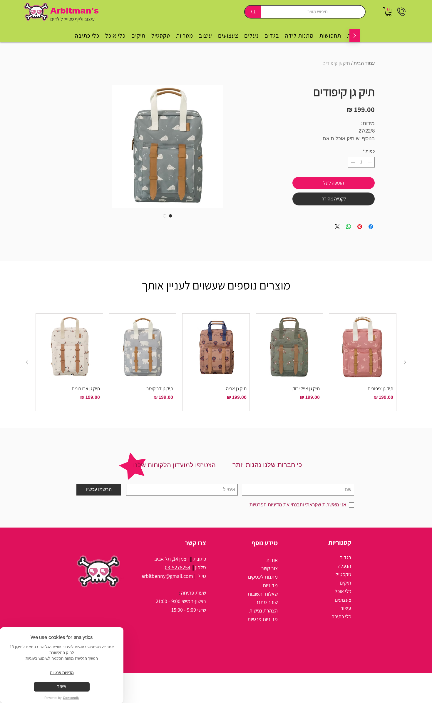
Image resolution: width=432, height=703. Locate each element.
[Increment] (352, 162)
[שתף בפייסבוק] (370, 226)
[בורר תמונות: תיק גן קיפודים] (170, 216)
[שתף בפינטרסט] (359, 226)
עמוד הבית (364, 63)
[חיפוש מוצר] (253, 12)
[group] (216, 362)
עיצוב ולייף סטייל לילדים (72, 19)
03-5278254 (177, 567)
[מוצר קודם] (404, 362)
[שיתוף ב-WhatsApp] (348, 226)
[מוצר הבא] (27, 362)
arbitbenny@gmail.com (167, 576)
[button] (388, 11)
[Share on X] (337, 226)
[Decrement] (370, 162)
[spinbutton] (361, 162)
